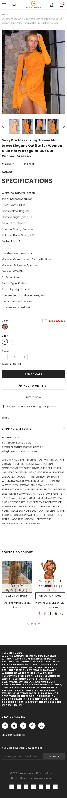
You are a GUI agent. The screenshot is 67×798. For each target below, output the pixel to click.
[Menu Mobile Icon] (4, 5)
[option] (33, 72)
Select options (17, 595)
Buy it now (33, 397)
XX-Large (45, 586)
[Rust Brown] (39, 614)
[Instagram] (23, 725)
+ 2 (61, 613)
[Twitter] (14, 725)
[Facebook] (5, 725)
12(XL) (23, 590)
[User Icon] (52, 5)
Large (58, 586)
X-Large (44, 581)
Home (5, 14)
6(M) (21, 586)
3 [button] (35, 624)
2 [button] (32, 624)
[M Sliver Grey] (45, 614)
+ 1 (50, 590)
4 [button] (39, 624)
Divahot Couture (20, 778)
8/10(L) (11, 590)
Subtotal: (7, 363)
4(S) (12, 586)
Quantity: (7, 351)
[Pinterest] (32, 725)
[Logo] (33, 4)
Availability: (8, 163)
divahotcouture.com (44, 778)
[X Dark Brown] (56, 614)
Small (57, 581)
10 (8, 406)
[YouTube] (41, 725)
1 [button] (28, 624)
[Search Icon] (14, 5)
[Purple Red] (50, 614)
